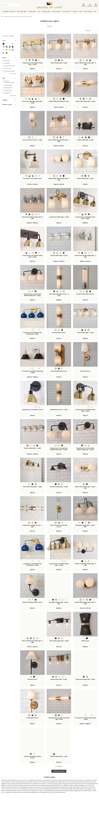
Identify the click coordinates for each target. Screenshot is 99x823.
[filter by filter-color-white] (6, 44)
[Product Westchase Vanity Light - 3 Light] (85, 662)
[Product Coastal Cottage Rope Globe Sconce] (32, 739)
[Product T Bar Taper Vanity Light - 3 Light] (59, 624)
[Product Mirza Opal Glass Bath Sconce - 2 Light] (59, 277)
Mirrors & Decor (67, 11)
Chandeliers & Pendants (9, 11)
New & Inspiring (88, 11)
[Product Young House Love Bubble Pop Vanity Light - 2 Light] (32, 547)
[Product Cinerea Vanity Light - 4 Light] (32, 431)
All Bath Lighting (28, 16)
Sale (95, 11)
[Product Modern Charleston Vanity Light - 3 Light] (85, 547)
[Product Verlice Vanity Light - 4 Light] (85, 316)
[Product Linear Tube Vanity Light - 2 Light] (85, 84)
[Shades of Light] (49, 4)
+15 (39, 214)
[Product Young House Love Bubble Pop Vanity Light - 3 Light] (32, 316)
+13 (39, 175)
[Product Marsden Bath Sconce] (59, 316)
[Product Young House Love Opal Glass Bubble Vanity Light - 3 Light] (32, 277)
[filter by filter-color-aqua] (6, 50)
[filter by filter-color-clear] (9, 44)
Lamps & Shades (56, 11)
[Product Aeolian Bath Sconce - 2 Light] (59, 393)
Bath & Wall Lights (22, 11)
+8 (38, 60)
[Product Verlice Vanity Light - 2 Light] (85, 161)
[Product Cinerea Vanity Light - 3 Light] (59, 238)
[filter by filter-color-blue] (6, 47)
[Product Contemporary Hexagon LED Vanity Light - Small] (59, 701)
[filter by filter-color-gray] (3, 47)
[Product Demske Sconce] (85, 354)
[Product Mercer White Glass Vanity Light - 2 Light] (59, 123)
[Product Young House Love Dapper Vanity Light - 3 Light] (32, 46)
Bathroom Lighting (19, 16)
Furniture (75, 11)
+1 (91, 137)
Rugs (80, 11)
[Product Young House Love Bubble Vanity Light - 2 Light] (85, 393)
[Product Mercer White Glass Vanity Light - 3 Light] (85, 46)
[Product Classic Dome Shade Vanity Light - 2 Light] (85, 238)
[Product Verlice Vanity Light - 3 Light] (59, 46)
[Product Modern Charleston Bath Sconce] (32, 585)
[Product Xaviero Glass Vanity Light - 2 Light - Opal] (85, 470)
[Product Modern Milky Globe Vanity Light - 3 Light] (59, 161)
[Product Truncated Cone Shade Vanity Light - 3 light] (85, 701)
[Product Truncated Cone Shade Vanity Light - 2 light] (32, 354)
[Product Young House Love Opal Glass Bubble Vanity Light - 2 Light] (59, 431)
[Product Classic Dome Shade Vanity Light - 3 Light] (32, 200)
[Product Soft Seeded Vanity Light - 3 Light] (32, 778)
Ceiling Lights (32, 11)
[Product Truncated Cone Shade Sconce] (32, 161)
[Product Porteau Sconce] (32, 662)
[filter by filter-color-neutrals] (13, 44)
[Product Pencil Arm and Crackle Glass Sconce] (59, 508)
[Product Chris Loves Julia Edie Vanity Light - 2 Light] (32, 84)
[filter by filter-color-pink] (3, 50)
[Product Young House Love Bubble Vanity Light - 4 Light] (59, 547)
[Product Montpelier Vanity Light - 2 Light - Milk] (85, 508)
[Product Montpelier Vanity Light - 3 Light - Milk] (59, 585)
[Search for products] (3, 5)
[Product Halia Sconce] (85, 624)
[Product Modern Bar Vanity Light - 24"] (85, 739)
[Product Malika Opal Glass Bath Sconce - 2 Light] (59, 778)
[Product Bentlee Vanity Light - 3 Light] (59, 739)
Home (2, 16)
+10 (39, 98)
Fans (39, 11)
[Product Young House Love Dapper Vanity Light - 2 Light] (32, 238)
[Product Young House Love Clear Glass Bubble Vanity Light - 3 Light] (85, 431)
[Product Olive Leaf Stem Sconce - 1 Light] (32, 123)
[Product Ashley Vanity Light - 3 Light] (59, 662)
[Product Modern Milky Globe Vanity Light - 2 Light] (85, 585)
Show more (13, 73)
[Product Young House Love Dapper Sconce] (32, 393)
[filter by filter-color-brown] (13, 47)
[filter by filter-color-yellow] (9, 50)
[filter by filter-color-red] (6, 53)
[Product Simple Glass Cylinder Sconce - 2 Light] (32, 508)
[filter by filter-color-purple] (13, 50)
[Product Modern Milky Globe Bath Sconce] (59, 84)
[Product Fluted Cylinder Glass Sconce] (85, 277)
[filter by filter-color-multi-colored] (3, 53)
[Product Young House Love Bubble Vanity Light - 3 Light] (85, 200)
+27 (92, 253)
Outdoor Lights (46, 11)
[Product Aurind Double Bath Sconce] (59, 354)
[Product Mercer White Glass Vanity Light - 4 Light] (32, 624)
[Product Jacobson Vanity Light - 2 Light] (59, 470)
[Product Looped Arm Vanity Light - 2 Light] (59, 200)
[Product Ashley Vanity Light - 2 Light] (85, 123)
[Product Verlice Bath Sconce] (32, 701)
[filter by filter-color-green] (9, 47)
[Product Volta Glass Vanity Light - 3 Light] (32, 470)
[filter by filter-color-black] (3, 44)
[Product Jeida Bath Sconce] (85, 778)
